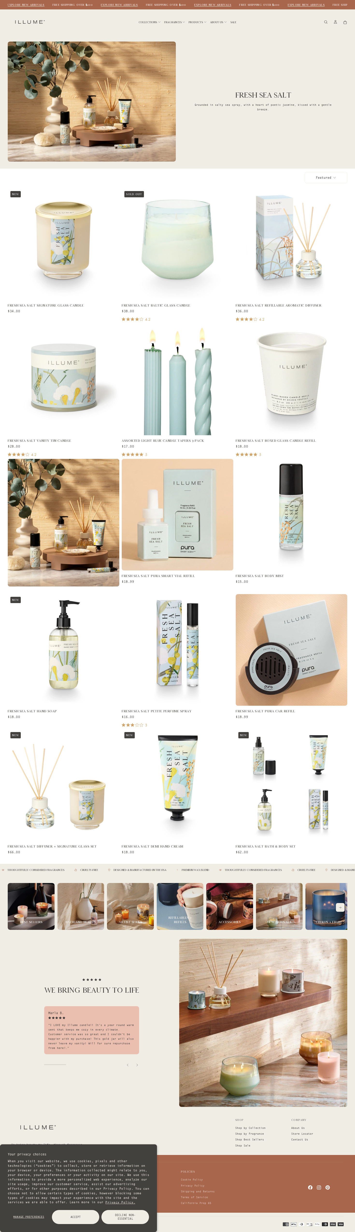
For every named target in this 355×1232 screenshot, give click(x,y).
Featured (323, 177)
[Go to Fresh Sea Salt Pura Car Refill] (291, 649)
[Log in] (335, 22)
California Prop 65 (196, 1203)
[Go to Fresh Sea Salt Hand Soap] (63, 649)
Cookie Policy (192, 1179)
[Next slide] (136, 1064)
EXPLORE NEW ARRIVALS (25, 5)
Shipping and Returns (198, 1191)
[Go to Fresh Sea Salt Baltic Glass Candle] (177, 244)
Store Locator (302, 1133)
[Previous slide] (128, 1064)
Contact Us (299, 1139)
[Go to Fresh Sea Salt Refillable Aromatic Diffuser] (291, 244)
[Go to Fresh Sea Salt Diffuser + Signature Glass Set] (63, 785)
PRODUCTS (196, 22)
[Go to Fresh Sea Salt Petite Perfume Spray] (177, 649)
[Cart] (345, 22)
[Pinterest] (327, 1187)
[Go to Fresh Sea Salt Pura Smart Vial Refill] (177, 514)
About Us (298, 1128)
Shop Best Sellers (249, 1139)
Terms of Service (194, 1197)
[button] (326, 22)
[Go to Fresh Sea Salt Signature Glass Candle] (63, 244)
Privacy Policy (193, 1185)
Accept (76, 1217)
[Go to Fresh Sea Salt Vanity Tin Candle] (63, 379)
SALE (233, 22)
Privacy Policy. (120, 1202)
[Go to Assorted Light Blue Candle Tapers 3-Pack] (177, 379)
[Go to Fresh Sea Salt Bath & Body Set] (291, 785)
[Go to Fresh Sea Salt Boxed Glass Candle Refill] (291, 379)
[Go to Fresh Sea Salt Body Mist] (291, 514)
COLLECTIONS (148, 22)
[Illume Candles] (37, 1127)
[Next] (340, 907)
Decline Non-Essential (125, 1216)
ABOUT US (216, 22)
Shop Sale (242, 1145)
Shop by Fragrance (249, 1133)
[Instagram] (319, 1187)
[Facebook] (310, 1187)
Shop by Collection (250, 1128)
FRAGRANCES (173, 22)
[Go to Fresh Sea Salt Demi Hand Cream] (177, 785)
